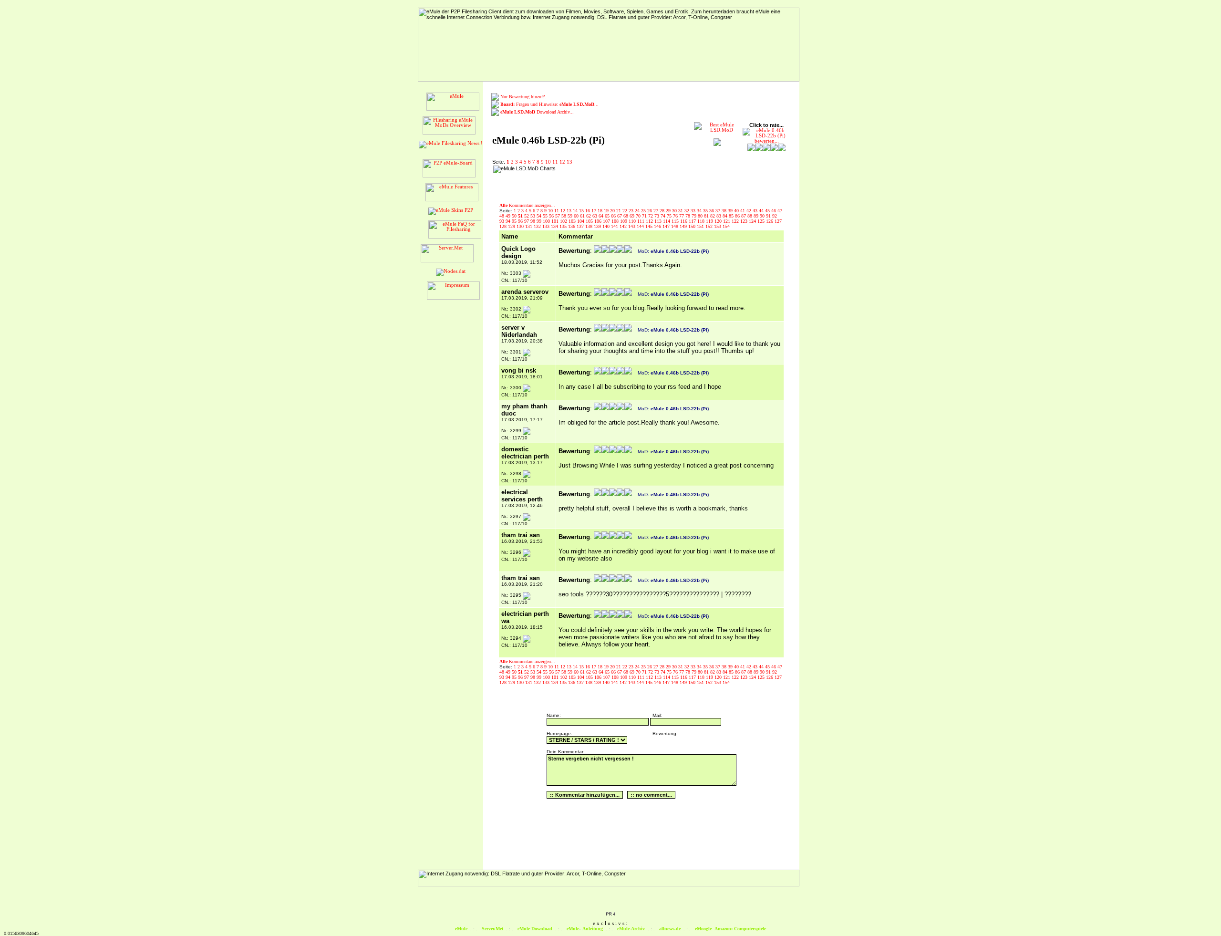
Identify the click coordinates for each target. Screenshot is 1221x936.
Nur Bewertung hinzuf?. (523, 96)
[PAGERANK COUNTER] (610, 914)
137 (581, 226)
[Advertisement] (620, 180)
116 (684, 221)
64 (602, 215)
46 (774, 210)
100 (547, 221)
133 (546, 226)
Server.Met (492, 928)
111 (641, 221)
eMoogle (703, 928)
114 (667, 221)
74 (664, 215)
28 (663, 210)
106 (598, 221)
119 (710, 221)
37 (718, 210)
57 (558, 215)
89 (757, 215)
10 (548, 162)
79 (695, 215)
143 (632, 226)
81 (707, 215)
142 (624, 226)
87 (744, 215)
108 (615, 221)
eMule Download (534, 928)
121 (727, 221)
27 (656, 210)
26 (650, 210)
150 (692, 226)
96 (521, 221)
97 (527, 221)
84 (726, 215)
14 (576, 210)
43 (756, 210)
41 (743, 210)
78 (688, 215)
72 (651, 215)
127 (778, 221)
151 (701, 226)
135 (563, 226)
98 (533, 221)
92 (774, 215)
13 (569, 162)
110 (633, 221)
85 (732, 215)
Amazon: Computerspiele (740, 928)
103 (573, 221)
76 (676, 215)
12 (562, 162)
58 (564, 215)
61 (583, 215)
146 (658, 226)
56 (552, 215)
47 (779, 210)
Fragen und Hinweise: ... (549, 104)
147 (666, 226)
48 (502, 215)
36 (712, 210)
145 (649, 226)
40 (737, 210)
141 (615, 226)
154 (726, 226)
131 (529, 226)
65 (608, 215)
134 (555, 226)
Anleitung (592, 928)
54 (540, 215)
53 (533, 215)
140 (606, 226)
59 (571, 215)
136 (572, 226)
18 (601, 210)
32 (687, 210)
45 (768, 210)
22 (625, 210)
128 (503, 226)
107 (607, 221)
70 (639, 215)
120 (718, 221)
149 (684, 226)
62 (589, 215)
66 (614, 215)
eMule (461, 928)
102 (564, 221)
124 (753, 221)
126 (770, 221)
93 (502, 221)
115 (676, 221)
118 (701, 221)
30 (675, 210)
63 (595, 215)
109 (624, 221)
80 (701, 215)
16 (588, 210)
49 (509, 215)
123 (744, 221)
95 (515, 221)
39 (731, 210)
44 (762, 210)
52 (527, 215)
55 (546, 215)
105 (590, 221)
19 (607, 210)
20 (613, 210)
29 (669, 210)
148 (675, 226)
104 (581, 221)
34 (700, 210)
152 (709, 226)
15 (582, 210)
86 (738, 215)
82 (713, 215)
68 (626, 215)
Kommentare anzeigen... (527, 205)
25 (644, 210)
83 (719, 215)
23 (632, 210)
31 (681, 210)
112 (650, 221)
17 (594, 210)
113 (658, 221)
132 (538, 226)
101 (555, 221)
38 (725, 210)
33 (694, 210)
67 (620, 215)
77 (682, 215)
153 (718, 226)
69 (633, 215)
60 (577, 215)
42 (749, 210)
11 (555, 162)
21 (619, 210)
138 (589, 226)
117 (693, 221)
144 (641, 226)
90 (763, 215)
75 (670, 215)
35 (706, 210)
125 (761, 221)
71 (645, 215)
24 (638, 210)
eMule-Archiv (631, 928)
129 (512, 226)
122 (736, 221)
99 (540, 221)
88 (750, 215)
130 (521, 226)
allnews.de (670, 928)
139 (598, 226)
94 (509, 221)
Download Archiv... (537, 111)
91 (769, 215)
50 (515, 215)
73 (657, 215)
